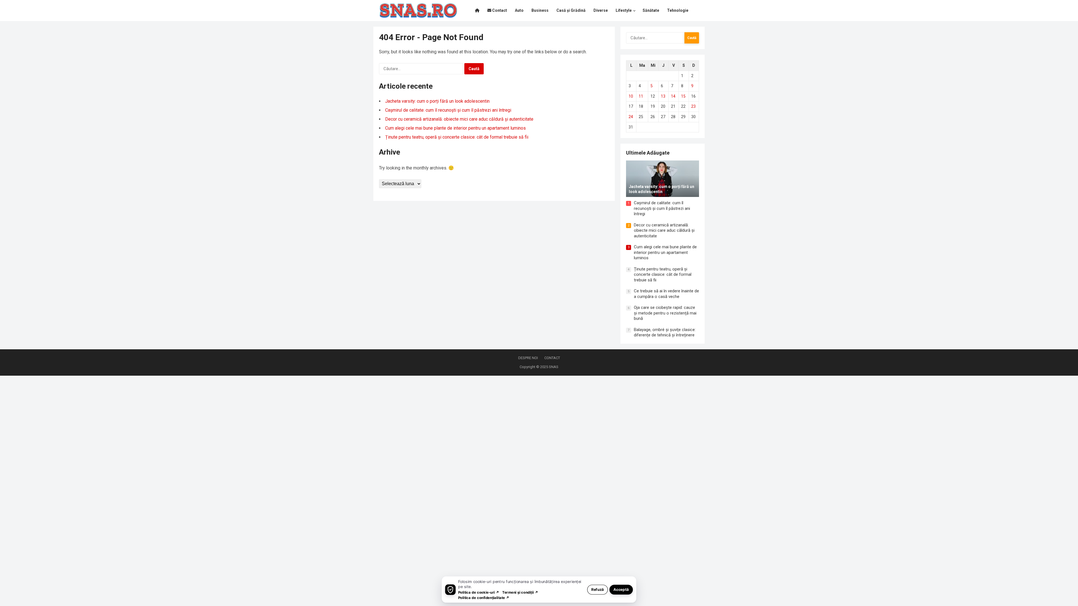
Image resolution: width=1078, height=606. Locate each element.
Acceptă (621, 589)
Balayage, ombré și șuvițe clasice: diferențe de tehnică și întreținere (665, 332)
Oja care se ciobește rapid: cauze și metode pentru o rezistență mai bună (665, 313)
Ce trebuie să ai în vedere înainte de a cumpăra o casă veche (666, 293)
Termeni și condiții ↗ (520, 592)
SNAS (553, 367)
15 (683, 96)
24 (631, 116)
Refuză (597, 589)
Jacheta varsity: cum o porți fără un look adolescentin (437, 101)
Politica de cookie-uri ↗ (478, 592)
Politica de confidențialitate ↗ (484, 597)
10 (631, 96)
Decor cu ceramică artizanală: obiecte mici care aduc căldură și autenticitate (459, 119)
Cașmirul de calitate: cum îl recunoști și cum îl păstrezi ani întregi (448, 110)
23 (693, 106)
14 (673, 96)
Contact (552, 358)
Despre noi (528, 358)
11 (641, 96)
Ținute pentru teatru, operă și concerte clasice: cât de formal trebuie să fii (456, 137)
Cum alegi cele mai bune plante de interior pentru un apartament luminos (455, 128)
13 (663, 96)
